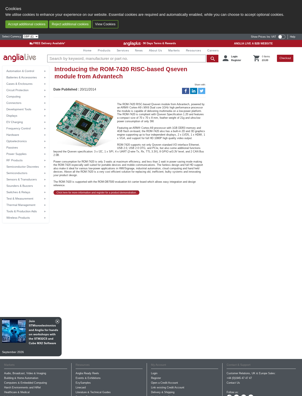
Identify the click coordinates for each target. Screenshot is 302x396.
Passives (12, 147)
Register (236, 60)
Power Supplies (16, 154)
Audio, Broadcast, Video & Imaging (25, 373)
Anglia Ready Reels (87, 373)
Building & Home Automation (21, 378)
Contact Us (233, 382)
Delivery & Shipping (162, 392)
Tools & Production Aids (21, 211)
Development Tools (18, 109)
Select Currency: (12, 36)
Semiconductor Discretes (22, 166)
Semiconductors (16, 173)
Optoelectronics (16, 141)
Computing (13, 96)
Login (234, 56)
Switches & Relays (18, 192)
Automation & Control (20, 71)
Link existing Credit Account (167, 387)
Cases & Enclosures (19, 83)
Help (292, 36)
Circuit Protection (17, 90)
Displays (11, 115)
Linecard (81, 387)
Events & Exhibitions (88, 378)
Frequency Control (18, 128)
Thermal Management (20, 205)
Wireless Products (18, 217)
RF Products (14, 160)
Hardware (12, 134)
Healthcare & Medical (17, 392)
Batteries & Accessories (21, 77)
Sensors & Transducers (21, 179)
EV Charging (14, 122)
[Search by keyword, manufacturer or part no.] (132, 58)
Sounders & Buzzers (19, 185)
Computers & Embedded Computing (25, 382)
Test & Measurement (19, 198)
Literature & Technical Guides (93, 392)
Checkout (285, 58)
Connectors (13, 103)
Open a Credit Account (164, 382)
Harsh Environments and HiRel (22, 387)
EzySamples (83, 382)
